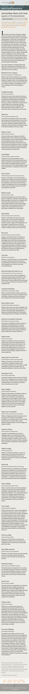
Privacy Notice (15, 689)
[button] (26, 3)
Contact (18, 682)
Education (9, 682)
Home (4, 680)
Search (23, 682)
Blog (14, 682)
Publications (21, 680)
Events (4, 682)
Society (15, 680)
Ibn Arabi (10, 680)
